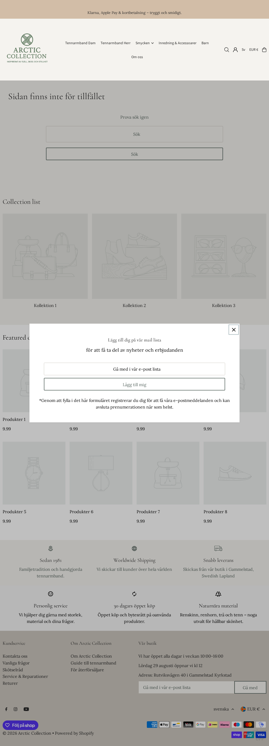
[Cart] (264, 49)
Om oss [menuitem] (137, 57)
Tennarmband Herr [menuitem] (116, 43)
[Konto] (235, 49)
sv (243, 49)
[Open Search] (226, 49)
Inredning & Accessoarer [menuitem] (177, 43)
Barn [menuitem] (205, 43)
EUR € (253, 49)
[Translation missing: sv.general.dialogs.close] (233, 329)
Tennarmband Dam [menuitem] (80, 43)
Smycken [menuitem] (143, 43)
